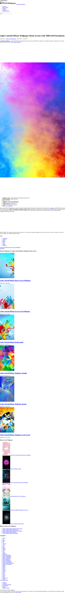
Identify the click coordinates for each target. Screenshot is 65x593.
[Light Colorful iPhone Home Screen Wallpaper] (7, 277)
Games (4, 552)
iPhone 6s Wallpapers (7, 556)
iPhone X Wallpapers (7, 560)
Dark (4, 547)
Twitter (1, 247)
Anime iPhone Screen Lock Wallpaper (18, 496)
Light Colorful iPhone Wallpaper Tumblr (13, 373)
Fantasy (4, 549)
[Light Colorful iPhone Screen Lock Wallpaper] (7, 308)
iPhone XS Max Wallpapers (8, 563)
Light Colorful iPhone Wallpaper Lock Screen (15, 435)
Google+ (13, 247)
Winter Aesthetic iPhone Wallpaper (10, 532)
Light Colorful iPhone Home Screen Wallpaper (15, 280)
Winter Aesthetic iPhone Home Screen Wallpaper (12, 530)
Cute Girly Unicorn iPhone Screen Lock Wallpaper (20, 455)
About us (4, 6)
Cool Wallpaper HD (4, 580)
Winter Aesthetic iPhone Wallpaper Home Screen (12, 528)
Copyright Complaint (7, 584)
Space (4, 575)
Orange (4, 569)
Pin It (19, 247)
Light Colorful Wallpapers (11, 38)
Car (3, 542)
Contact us (5, 9)
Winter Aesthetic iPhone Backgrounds (10, 533)
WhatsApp (9, 247)
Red (3, 573)
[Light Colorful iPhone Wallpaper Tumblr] (7, 370)
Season (4, 574)
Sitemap (4, 8)
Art (3, 539)
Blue (3, 541)
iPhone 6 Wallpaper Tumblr (15, 468)
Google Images (9, 205)
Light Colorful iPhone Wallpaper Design (13, 404)
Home (4, 240)
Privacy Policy (5, 7)
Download (2, 248)
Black (4, 540)
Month (4, 565)
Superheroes (5, 577)
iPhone (4, 241)
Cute (3, 546)
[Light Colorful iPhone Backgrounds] (7, 339)
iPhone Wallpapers (6, 559)
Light (4, 243)
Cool (4, 544)
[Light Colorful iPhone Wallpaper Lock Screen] (7, 432)
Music (4, 567)
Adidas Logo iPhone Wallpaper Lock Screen (19, 510)
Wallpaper (5, 245)
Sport (4, 576)
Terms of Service (6, 11)
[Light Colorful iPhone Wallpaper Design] (7, 401)
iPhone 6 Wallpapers (7, 555)
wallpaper (52, 208)
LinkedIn (16, 247)
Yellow (4, 579)
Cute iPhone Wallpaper (20, 4)
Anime (4, 538)
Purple (4, 571)
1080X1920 (5, 238)
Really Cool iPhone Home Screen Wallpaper (19, 482)
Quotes (4, 572)
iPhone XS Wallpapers (7, 564)
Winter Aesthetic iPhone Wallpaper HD (10, 529)
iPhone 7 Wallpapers (7, 557)
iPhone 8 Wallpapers (7, 558)
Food (4, 551)
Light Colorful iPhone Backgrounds (11, 342)
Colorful (4, 239)
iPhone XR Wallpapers (7, 561)
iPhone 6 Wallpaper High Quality (17, 523)
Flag (3, 550)
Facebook (5, 247)
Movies (4, 566)
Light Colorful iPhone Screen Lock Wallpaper (15, 311)
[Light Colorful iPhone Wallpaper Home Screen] (32, 120)
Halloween (5, 554)
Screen (4, 244)
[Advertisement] (32, 24)
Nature (4, 568)
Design (4, 548)
